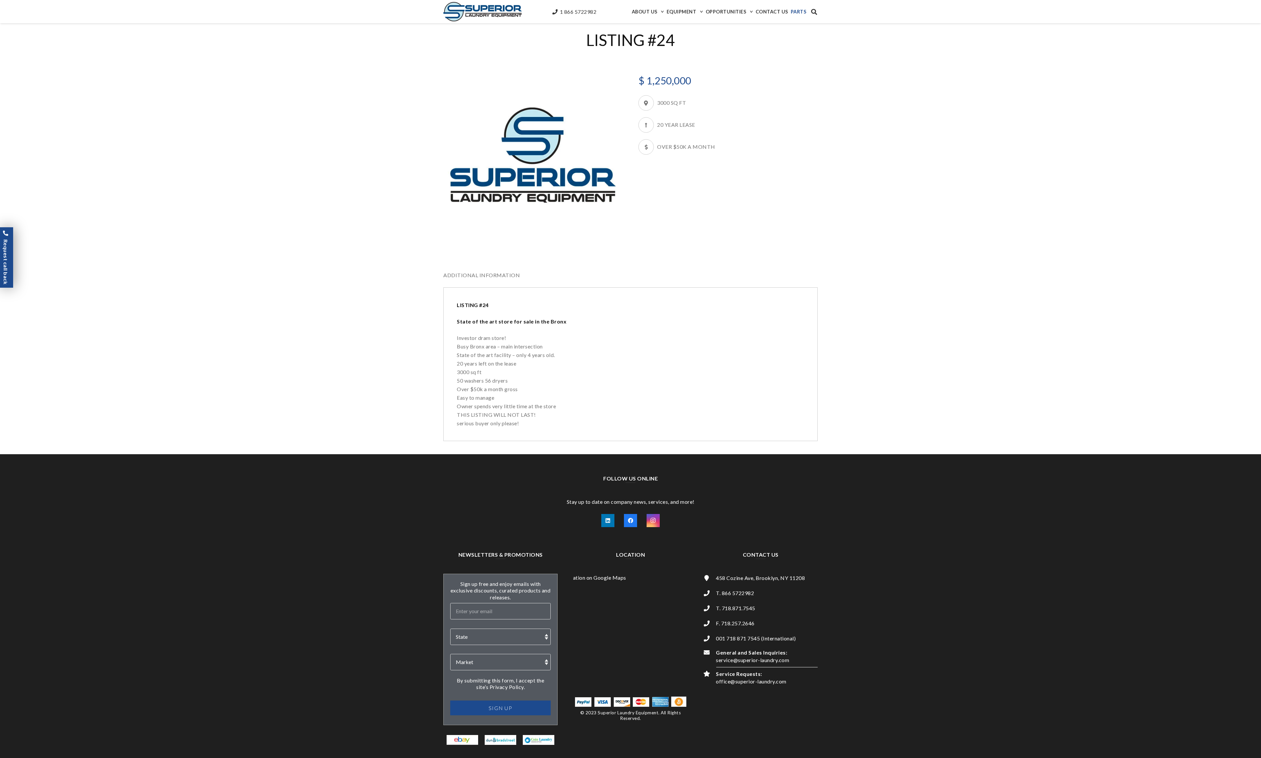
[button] (662, 11)
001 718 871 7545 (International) (756, 638)
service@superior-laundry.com (752, 660)
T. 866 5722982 (735, 593)
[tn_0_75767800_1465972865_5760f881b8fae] (462, 740)
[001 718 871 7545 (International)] (709, 638)
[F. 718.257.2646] (709, 623)
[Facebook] (630, 520)
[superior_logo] (482, 11)
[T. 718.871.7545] (709, 608)
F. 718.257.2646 (735, 623)
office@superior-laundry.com (751, 681)
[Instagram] (653, 520)
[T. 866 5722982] (709, 593)
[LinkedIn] (607, 520)
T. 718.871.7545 (735, 608)
